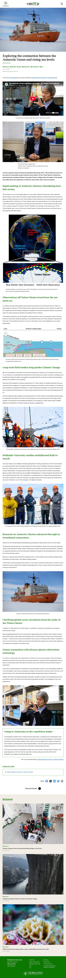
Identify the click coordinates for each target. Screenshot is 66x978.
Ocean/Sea (35, 67)
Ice (42, 67)
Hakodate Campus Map (34, 963)
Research (6, 67)
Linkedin (54, 781)
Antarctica (26, 67)
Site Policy (46, 959)
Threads (62, 781)
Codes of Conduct (48, 963)
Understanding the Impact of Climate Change (50, 759)
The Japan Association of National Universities (49, 966)
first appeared (13, 77)
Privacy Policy (47, 961)
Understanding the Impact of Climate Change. (44, 77)
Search (61, 4)
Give (30, 967)
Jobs (30, 965)
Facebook (46, 781)
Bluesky (58, 781)
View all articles (31, 788)
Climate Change (16, 67)
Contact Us (31, 959)
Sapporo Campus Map (34, 961)
